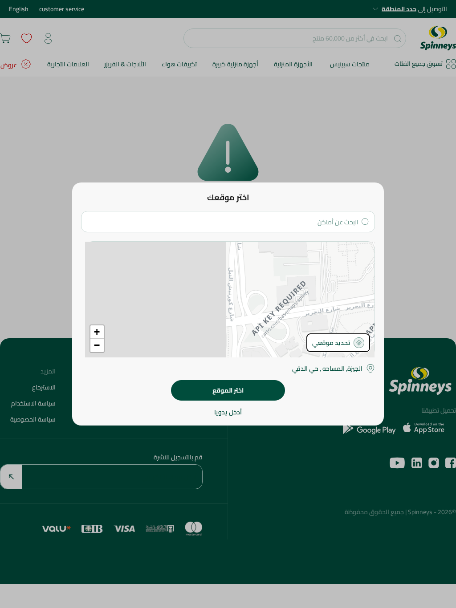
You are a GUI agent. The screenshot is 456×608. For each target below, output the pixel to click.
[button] (97, 332)
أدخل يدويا (228, 412)
